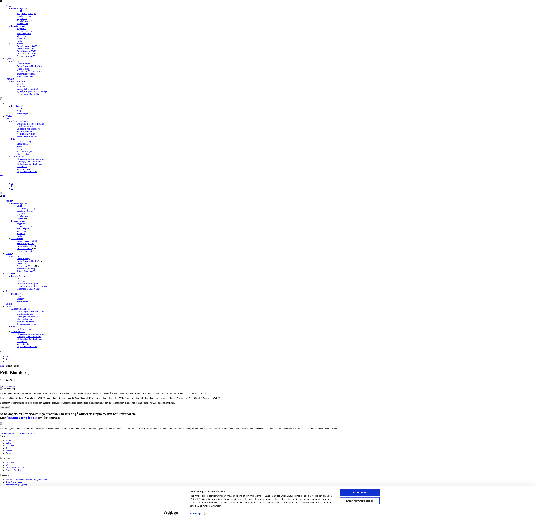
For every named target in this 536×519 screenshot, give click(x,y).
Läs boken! (22, 166)
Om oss (9, 119)
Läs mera (5, 408)
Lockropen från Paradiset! (28, 129)
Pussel (19, 108)
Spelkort (20, 111)
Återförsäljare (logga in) (16, 485)
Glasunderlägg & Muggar (28, 94)
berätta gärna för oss (22, 417)
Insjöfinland (22, 18)
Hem (2, 366)
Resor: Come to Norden (30, 66)
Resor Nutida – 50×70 (26, 246)
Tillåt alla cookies (359, 492)
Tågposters (21, 28)
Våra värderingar (24, 169)
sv (12, 188)
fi (11, 186)
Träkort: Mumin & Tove (27, 76)
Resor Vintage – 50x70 (27, 46)
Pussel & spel (17, 106)
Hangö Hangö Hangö (26, 13)
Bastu (19, 41)
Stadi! (19, 11)
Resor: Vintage (23, 64)
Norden (22, 23)
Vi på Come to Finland (27, 171)
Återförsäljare (23, 149)
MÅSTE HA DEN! (9, 433)
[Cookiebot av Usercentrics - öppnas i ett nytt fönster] (171, 513)
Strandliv (21, 38)
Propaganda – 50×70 (26, 251)
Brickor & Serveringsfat (27, 89)
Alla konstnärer (8, 386)
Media (19, 146)
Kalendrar (21, 86)
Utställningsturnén (25, 126)
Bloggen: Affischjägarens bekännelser (33, 159)
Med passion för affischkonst (29, 164)
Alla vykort (16, 61)
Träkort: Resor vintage (26, 74)
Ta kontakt (10, 462)
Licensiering (22, 144)
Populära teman (18, 26)
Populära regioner (19, 8)
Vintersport (22, 36)
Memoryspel (22, 114)
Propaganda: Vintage (28, 71)
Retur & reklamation (15, 482)
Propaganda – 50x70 (26, 56)
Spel (7, 103)
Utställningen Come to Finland (30, 124)
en (12, 183)
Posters (9, 6)
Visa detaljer (196, 513)
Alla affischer (17, 43)
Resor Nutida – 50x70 (26, 51)
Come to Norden (26, 53)
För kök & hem (18, 81)
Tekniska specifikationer (27, 136)
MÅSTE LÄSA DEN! (28, 433)
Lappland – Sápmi (25, 211)
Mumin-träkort (23, 154)
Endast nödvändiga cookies (359, 500)
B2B (13, 139)
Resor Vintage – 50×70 (27, 241)
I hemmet (10, 79)
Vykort (9, 59)
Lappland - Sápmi (25, 16)
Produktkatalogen (24, 151)
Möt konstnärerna (24, 131)
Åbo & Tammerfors (25, 21)
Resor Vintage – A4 (25, 48)
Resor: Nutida (23, 69)
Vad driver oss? (18, 156)
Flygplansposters (24, 31)
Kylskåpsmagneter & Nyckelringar (32, 91)
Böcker (20, 84)
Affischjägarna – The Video (29, 161)
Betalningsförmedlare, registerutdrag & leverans (27, 480)
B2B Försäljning (24, 141)
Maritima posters (24, 33)
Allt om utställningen (20, 121)
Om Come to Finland (15, 468)
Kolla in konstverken (26, 134)
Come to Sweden (13, 470)
